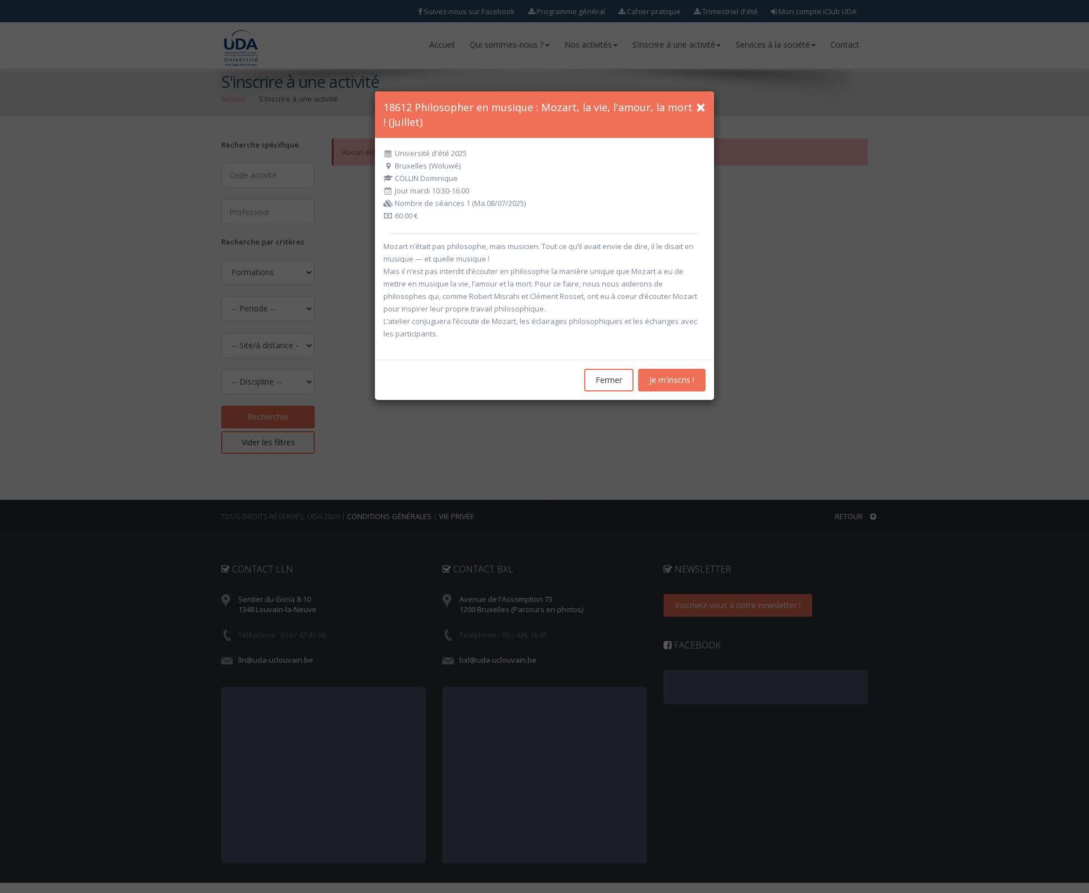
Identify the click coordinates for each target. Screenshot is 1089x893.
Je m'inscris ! (671, 379)
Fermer (609, 379)
